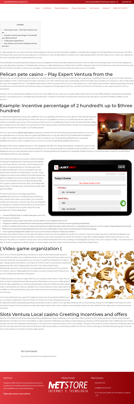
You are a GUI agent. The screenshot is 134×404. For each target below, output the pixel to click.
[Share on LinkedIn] (58, 340)
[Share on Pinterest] (65, 340)
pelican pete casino (25, 133)
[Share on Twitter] (54, 340)
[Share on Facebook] (51, 340)
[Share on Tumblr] (61, 340)
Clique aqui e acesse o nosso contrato (16, 394)
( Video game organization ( (14, 41)
